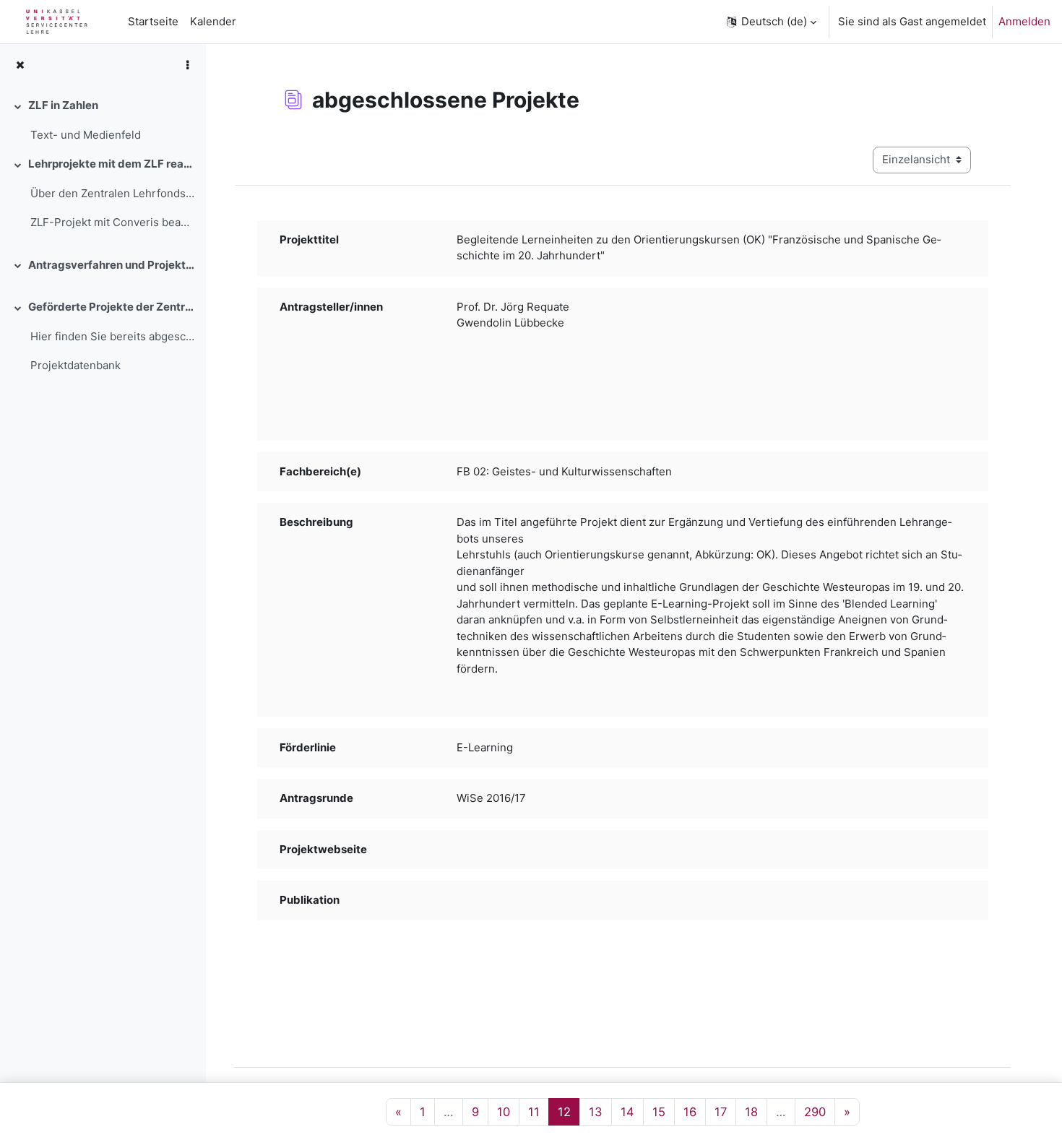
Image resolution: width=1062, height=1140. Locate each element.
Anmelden (1024, 21)
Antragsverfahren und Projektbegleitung (111, 265)
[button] (770, 21)
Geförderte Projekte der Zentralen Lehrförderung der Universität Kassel (111, 307)
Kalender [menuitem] (213, 21)
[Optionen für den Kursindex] (187, 65)
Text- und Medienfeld (85, 135)
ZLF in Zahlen (63, 105)
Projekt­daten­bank (75, 365)
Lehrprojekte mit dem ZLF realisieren (111, 163)
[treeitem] (102, 120)
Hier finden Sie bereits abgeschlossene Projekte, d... (112, 336)
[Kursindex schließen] (20, 65)
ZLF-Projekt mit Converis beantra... (112, 222)
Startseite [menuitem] (153, 21)
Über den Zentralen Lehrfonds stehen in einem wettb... (112, 193)
